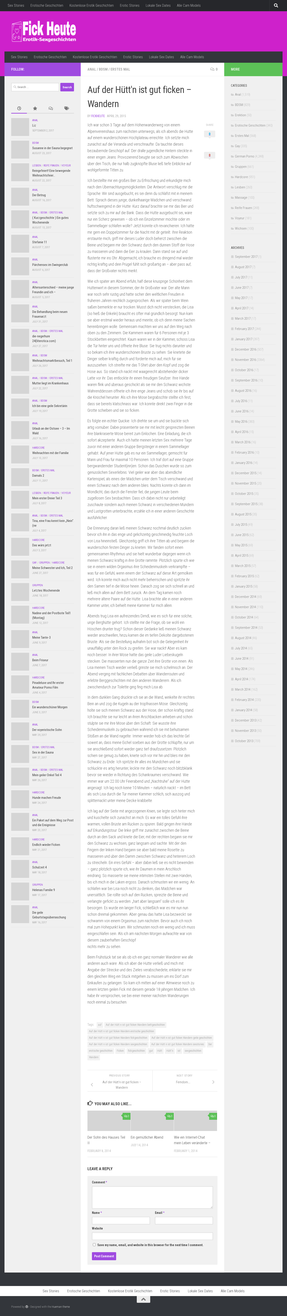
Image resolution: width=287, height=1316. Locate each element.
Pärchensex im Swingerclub (50, 265)
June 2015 (241, 535)
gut (151, 1050)
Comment (99, 1182)
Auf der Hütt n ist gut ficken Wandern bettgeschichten (135, 1024)
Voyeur (66, 165)
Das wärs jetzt (41, 545)
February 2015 (244, 576)
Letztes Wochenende (46, 590)
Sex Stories (16, 5)
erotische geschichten (101, 1050)
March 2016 (242, 442)
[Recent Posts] (19, 109)
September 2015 (246, 504)
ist (179, 1050)
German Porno (244, 156)
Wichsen (241, 228)
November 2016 (245, 360)
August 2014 (243, 638)
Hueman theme (61, 1306)
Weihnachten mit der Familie (50, 453)
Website (97, 1228)
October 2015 (244, 494)
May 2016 (241, 422)
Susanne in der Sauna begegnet (52, 148)
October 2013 (244, 741)
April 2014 (241, 679)
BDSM (103, 69)
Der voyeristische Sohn (47, 730)
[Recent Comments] (50, 109)
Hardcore (38, 447)
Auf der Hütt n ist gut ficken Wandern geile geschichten (182, 1037)
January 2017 (243, 339)
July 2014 (241, 648)
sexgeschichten (193, 1050)
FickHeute (98, 116)
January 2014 (243, 710)
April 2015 (241, 556)
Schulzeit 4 (39, 867)
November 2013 (245, 731)
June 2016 (241, 411)
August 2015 (243, 514)
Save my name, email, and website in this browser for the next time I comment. (150, 1245)
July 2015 (241, 525)
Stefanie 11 (39, 242)
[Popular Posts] (35, 109)
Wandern (93, 1057)
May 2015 (241, 545)
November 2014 (245, 607)
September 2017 (246, 257)
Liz (34, 125)
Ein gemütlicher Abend (147, 1137)
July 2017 (241, 277)
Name (97, 1213)
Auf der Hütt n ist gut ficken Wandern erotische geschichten (121, 1031)
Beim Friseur (40, 660)
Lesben (36, 165)
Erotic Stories (129, 5)
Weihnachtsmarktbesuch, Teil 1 (52, 361)
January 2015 (243, 586)
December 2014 (245, 597)
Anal (91, 69)
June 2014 (241, 659)
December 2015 (245, 473)
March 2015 (242, 566)
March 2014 (242, 689)
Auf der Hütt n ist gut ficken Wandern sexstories (177, 1044)
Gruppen (44, 562)
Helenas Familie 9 (43, 890)
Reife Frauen (51, 165)
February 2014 (244, 700)
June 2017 (241, 288)
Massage (241, 198)
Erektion (240, 115)
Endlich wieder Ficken (46, 845)
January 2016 (243, 463)
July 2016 (241, 401)
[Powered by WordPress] (26, 1306)
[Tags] (66, 109)
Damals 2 (38, 476)
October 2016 (244, 370)
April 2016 (241, 432)
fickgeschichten (136, 1050)
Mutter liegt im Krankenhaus (50, 383)
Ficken (120, 1050)
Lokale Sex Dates (158, 5)
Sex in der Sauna (43, 752)
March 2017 (242, 319)
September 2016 (246, 380)
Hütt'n (169, 1050)
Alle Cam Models (189, 5)
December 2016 (245, 349)
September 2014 (246, 628)
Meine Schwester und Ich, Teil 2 (52, 568)
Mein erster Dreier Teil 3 (47, 498)
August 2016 (243, 391)
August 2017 (243, 267)
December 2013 (245, 720)
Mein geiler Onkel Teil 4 (46, 775)
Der (210, 1044)
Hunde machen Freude (46, 798)
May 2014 (241, 669)
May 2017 (241, 298)
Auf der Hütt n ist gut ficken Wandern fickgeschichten (118, 1037)
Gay (34, 562)
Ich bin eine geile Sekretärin (49, 406)
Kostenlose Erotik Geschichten (92, 5)
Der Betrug (39, 195)
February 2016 (244, 452)
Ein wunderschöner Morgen (49, 707)
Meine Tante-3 (41, 637)
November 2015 (245, 483)
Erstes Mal (120, 69)
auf (100, 1024)
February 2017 (244, 329)
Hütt (159, 1050)
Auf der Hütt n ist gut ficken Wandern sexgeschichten (118, 1044)
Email (159, 1213)
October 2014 (244, 617)
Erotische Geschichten (46, 5)
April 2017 (241, 308)
